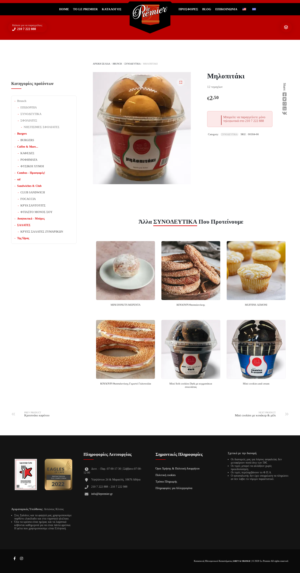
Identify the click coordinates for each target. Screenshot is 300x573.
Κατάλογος (111, 9)
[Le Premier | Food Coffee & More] (150, 14)
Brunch (117, 63)
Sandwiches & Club (29, 185)
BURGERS (27, 140)
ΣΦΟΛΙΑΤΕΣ (28, 120)
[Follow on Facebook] (14, 558)
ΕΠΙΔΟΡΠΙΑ (28, 107)
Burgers (22, 133)
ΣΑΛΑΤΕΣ (23, 225)
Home (64, 9)
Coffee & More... (27, 146)
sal (18, 179)
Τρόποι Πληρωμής (166, 481)
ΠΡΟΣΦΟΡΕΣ (188, 9)
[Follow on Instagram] (21, 558)
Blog (206, 9)
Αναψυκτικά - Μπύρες (31, 218)
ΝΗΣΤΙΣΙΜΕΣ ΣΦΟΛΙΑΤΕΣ (41, 127)
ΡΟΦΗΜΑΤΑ (28, 159)
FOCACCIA (28, 199)
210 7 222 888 (26, 29)
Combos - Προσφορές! (31, 172)
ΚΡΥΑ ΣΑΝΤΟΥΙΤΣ (33, 205)
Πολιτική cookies (166, 475)
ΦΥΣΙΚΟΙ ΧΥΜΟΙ (32, 166)
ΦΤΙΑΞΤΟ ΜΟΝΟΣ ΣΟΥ (36, 212)
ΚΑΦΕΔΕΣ (27, 153)
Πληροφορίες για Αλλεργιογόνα (174, 488)
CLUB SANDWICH (32, 192)
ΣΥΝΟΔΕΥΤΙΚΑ (132, 63)
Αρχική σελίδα (101, 63)
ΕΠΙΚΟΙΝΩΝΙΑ (226, 9)
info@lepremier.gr (102, 493)
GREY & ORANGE (242, 561)
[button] (181, 82)
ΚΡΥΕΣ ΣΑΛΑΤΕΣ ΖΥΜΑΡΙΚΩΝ (41, 231)
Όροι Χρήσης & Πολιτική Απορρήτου (178, 468)
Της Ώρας (23, 238)
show (286, 27)
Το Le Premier (85, 9)
